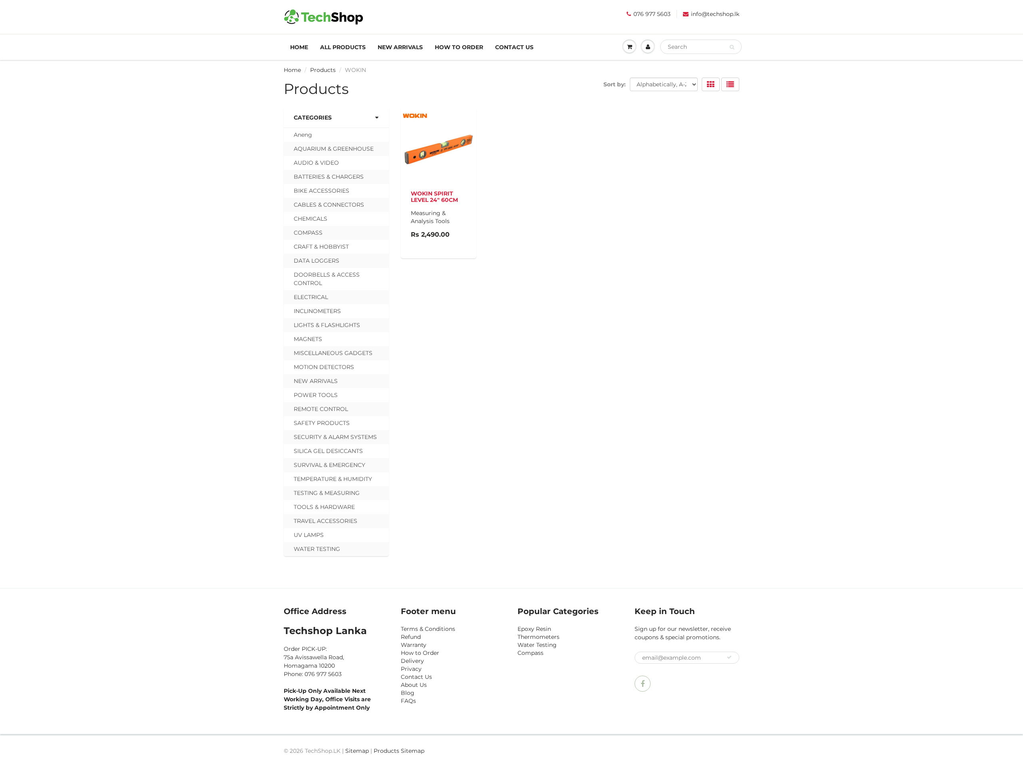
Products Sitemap (399, 750)
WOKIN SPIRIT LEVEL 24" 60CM (434, 196)
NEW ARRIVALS (316, 381)
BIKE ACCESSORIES (321, 190)
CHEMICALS (310, 218)
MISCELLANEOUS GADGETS (333, 353)
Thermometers (538, 636)
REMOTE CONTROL (321, 409)
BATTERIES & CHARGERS (329, 176)
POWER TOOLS (316, 395)
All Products (343, 47)
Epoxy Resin (534, 628)
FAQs (408, 700)
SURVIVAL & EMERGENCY (329, 465)
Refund (411, 636)
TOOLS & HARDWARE (324, 507)
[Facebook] (643, 684)
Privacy (411, 668)
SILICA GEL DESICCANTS (328, 451)
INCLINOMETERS (317, 311)
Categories (313, 117)
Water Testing (537, 644)
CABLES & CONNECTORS (329, 204)
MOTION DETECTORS (324, 367)
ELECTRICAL (311, 297)
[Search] (731, 47)
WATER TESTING (317, 549)
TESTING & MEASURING (327, 493)
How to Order (459, 47)
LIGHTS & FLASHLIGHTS (327, 325)
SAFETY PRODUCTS (322, 423)
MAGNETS (308, 339)
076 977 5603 (652, 14)
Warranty (413, 644)
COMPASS (308, 232)
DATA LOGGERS (316, 260)
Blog (407, 692)
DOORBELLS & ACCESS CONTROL (327, 279)
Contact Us (514, 47)
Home (299, 47)
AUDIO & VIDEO (316, 162)
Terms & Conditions (428, 628)
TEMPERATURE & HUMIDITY (333, 479)
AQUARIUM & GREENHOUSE (334, 148)
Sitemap (357, 750)
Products (323, 70)
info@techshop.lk (715, 14)
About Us (414, 684)
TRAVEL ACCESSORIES (325, 521)
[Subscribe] (729, 657)
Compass (530, 652)
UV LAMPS (309, 535)
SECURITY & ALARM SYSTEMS (335, 437)
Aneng (303, 134)
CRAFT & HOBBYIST (321, 246)
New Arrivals (400, 47)
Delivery (412, 660)
